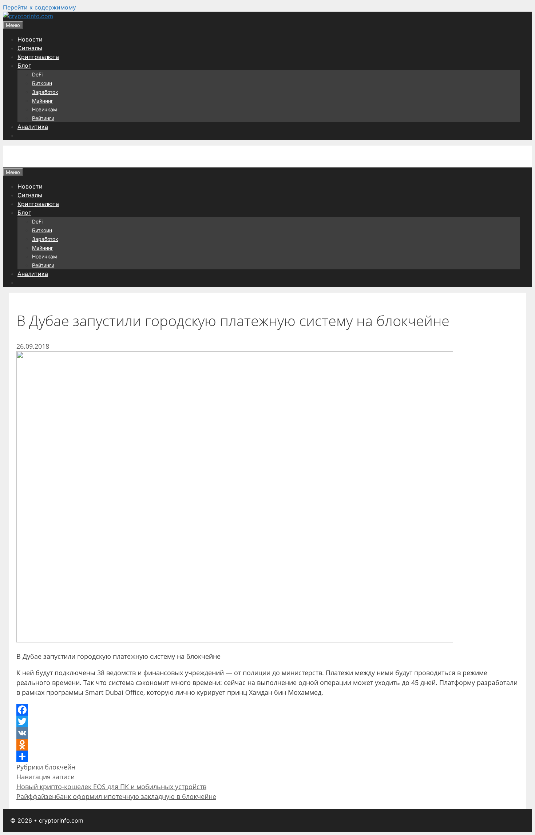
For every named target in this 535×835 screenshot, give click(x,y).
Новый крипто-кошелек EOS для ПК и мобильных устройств (111, 786)
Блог (24, 65)
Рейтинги (43, 118)
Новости (30, 39)
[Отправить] (267, 756)
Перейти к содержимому (39, 7)
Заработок (45, 92)
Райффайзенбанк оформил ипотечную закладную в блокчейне (116, 796)
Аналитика (32, 126)
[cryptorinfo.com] (28, 16)
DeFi (37, 74)
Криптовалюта (38, 56)
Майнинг (42, 101)
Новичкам (44, 109)
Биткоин (42, 83)
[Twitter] (267, 721)
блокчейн (60, 767)
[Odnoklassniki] (267, 745)
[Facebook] (267, 710)
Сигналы (29, 48)
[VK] (267, 733)
